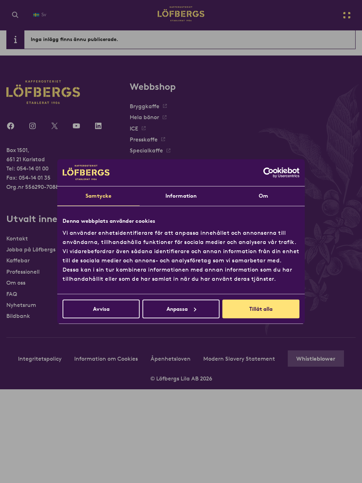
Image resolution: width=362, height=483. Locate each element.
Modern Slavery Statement (239, 358)
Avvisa (101, 308)
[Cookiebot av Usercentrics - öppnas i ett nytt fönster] (268, 172)
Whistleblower (315, 358)
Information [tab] (181, 195)
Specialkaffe (146, 150)
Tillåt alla (261, 308)
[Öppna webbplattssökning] (15, 15)
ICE (134, 128)
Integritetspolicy (40, 358)
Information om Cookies (106, 358)
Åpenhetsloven (171, 358)
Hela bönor (144, 117)
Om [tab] (263, 195)
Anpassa (177, 308)
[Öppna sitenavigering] (347, 15)
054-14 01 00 (32, 168)
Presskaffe (144, 139)
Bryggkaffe (144, 106)
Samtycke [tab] (98, 195)
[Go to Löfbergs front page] (181, 19)
